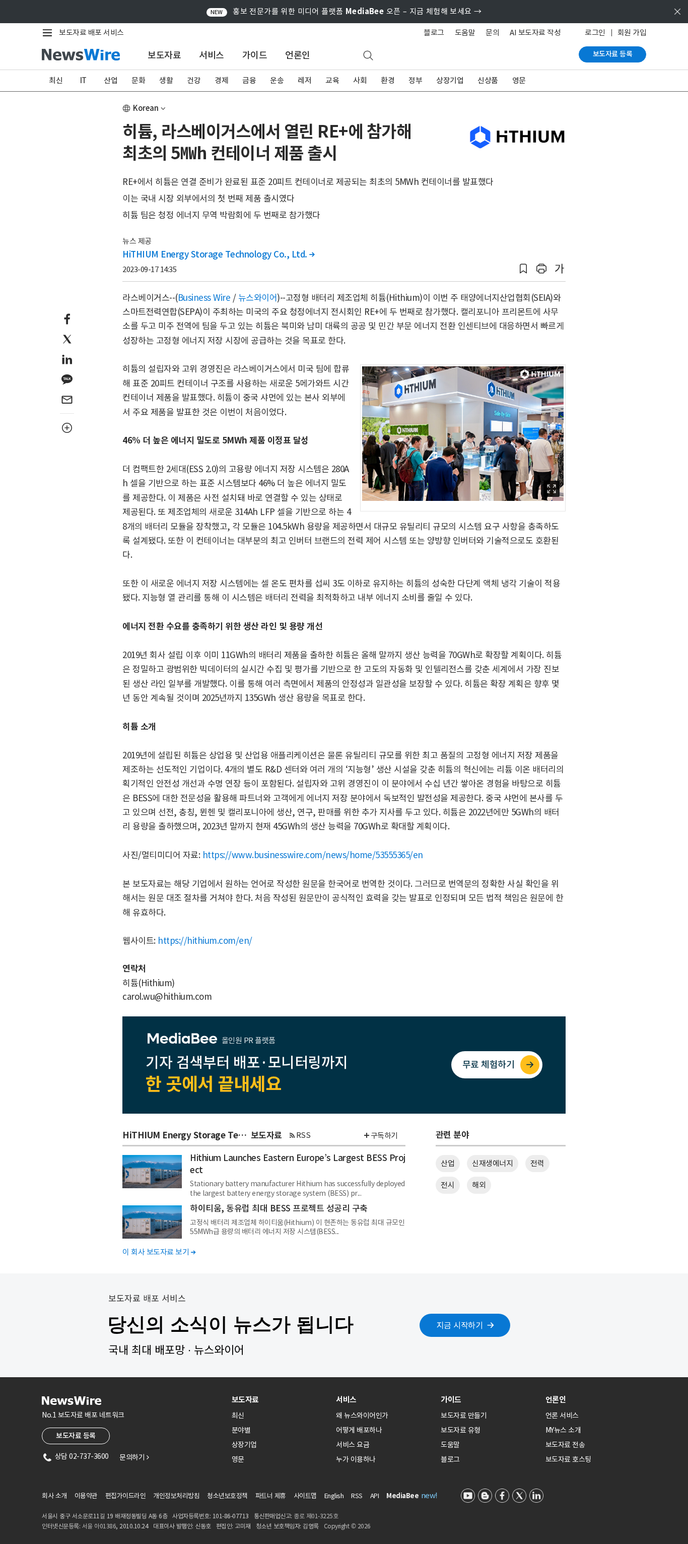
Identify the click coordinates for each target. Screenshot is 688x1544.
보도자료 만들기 (464, 1415)
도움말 (465, 32)
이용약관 (86, 1496)
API (374, 1496)
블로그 (434, 32)
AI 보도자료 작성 (535, 32)
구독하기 (384, 1135)
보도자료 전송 (565, 1444)
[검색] (368, 56)
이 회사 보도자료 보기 (158, 1252)
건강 (193, 80)
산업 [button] (447, 1163)
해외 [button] (479, 1185)
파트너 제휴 (270, 1496)
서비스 (211, 55)
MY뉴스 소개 (563, 1430)
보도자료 (164, 55)
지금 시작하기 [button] (460, 1325)
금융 (249, 80)
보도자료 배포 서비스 (91, 32)
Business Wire (204, 297)
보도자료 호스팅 (568, 1459)
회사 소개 (54, 1496)
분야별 (241, 1430)
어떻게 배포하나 (359, 1430)
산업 (110, 80)
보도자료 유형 (460, 1430)
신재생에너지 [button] (492, 1163)
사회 (360, 80)
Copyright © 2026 (347, 1526)
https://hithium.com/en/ (205, 940)
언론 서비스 (562, 1415)
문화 (138, 80)
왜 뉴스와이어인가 (362, 1415)
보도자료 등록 (613, 53)
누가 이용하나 (356, 1459)
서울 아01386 (99, 1526)
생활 (166, 80)
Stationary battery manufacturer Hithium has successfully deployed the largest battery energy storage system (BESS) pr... (297, 1188)
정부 (415, 80)
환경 (387, 80)
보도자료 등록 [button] (76, 1435)
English (334, 1496)
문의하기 (134, 1457)
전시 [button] (447, 1185)
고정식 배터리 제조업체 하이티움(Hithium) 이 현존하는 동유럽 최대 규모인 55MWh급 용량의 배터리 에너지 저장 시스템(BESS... (297, 1227)
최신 (55, 80)
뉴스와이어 (258, 297)
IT (83, 80)
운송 (277, 80)
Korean (146, 108)
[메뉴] (49, 32)
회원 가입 (632, 32)
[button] (523, 269)
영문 (519, 80)
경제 (221, 80)
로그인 (595, 32)
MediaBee (402, 1496)
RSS (303, 1135)
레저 (304, 80)
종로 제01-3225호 (316, 1516)
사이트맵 (305, 1496)
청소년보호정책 (227, 1496)
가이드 (254, 55)
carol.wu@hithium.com (167, 996)
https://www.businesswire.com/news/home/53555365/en (312, 855)
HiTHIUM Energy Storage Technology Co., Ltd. (218, 254)
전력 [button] (537, 1163)
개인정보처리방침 (176, 1496)
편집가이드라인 (125, 1496)
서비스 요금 (352, 1444)
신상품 (487, 80)
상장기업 (449, 80)
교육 (332, 80)
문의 (492, 32)
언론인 (297, 55)
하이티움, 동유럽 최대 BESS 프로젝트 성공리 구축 (279, 1208)
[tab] (280, 1399)
